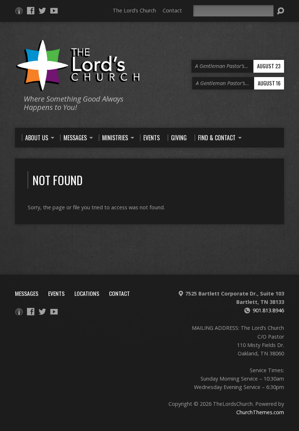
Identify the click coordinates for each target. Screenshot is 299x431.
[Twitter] (42, 10)
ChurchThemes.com (260, 412)
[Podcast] (19, 10)
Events (56, 293)
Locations (86, 293)
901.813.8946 (268, 310)
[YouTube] (54, 10)
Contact (172, 10)
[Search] (280, 11)
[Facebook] (30, 10)
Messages (26, 293)
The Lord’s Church (134, 10)
